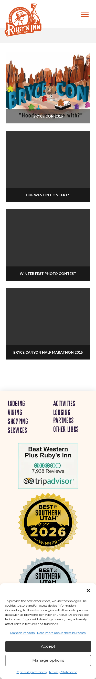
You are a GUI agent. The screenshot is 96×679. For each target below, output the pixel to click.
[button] (88, 590)
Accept (48, 646)
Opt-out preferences (32, 672)
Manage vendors (22, 633)
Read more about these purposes (61, 633)
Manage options (48, 660)
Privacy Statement (63, 672)
